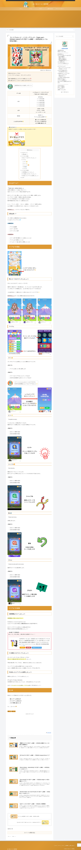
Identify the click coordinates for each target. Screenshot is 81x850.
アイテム (24, 159)
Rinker (24, 645)
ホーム (56, 845)
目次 (28, 150)
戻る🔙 (25, 166)
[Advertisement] (40, 19)
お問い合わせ (71, 845)
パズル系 (14, 711)
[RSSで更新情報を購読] (68, 92)
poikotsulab (65, 48)
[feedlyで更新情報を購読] (66, 92)
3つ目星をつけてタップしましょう (29, 173)
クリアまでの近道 (25, 170)
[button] (74, 29)
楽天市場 (28, 647)
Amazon (22, 647)
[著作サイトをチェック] (61, 92)
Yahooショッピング (37, 647)
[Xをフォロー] (63, 92)
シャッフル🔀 (26, 164)
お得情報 (66, 845)
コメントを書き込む (29, 832)
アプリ (63, 845)
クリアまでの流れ (25, 156)
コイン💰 (25, 161)
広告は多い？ (25, 154)
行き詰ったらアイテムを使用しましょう (30, 175)
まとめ (22, 177)
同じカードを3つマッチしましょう (29, 157)
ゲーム (10, 711)
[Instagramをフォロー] (64, 92)
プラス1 (25, 168)
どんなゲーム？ (24, 152)
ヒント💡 (25, 163)
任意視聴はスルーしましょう (28, 172)
